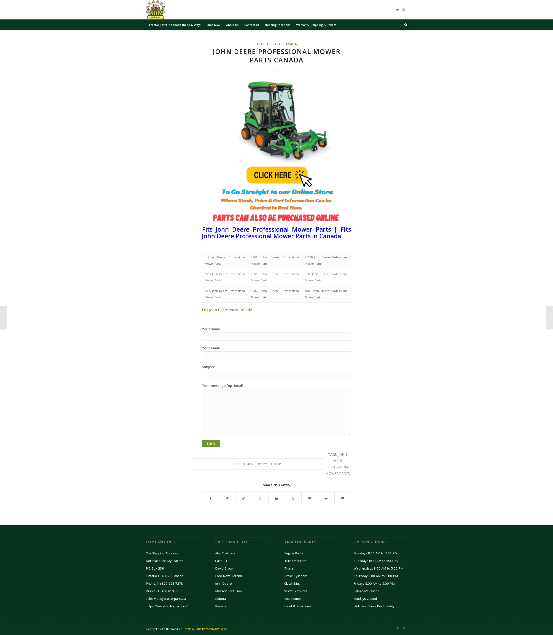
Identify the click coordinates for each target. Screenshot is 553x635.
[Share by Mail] (343, 498)
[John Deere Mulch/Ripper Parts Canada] (3, 317)
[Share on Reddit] (326, 498)
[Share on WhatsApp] (243, 498)
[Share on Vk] (310, 498)
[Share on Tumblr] (293, 498)
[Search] (404, 24)
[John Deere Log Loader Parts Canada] (549, 317)
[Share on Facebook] (210, 498)
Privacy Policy (218, 629)
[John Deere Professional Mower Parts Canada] (276, 120)
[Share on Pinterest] (260, 498)
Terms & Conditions (196, 629)
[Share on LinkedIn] (277, 498)
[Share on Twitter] (227, 498)
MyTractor (271, 464)
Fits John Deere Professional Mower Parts (266, 229)
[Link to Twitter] (397, 9)
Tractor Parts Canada (276, 44)
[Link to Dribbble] (404, 9)
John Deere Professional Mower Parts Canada (276, 55)
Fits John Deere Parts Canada (227, 309)
